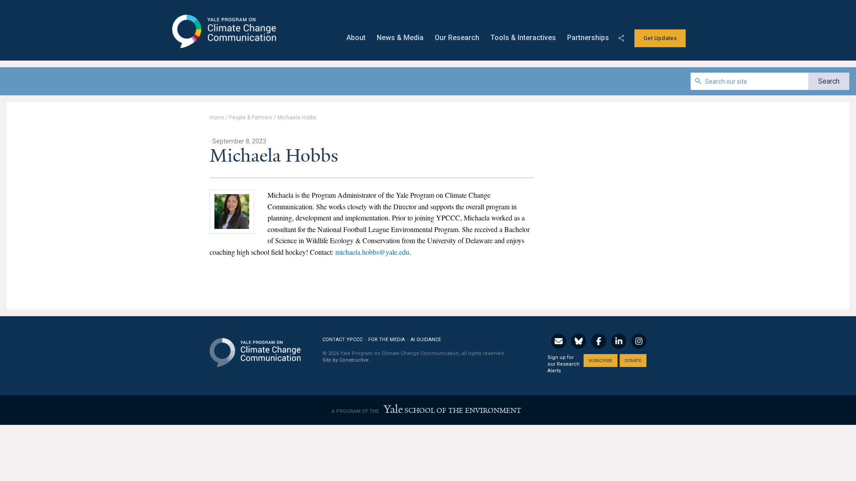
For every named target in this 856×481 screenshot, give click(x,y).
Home (217, 117)
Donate (633, 360)
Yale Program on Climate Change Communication (223, 32)
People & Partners (250, 117)
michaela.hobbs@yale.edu (372, 252)
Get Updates (660, 38)
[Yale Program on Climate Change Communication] (255, 347)
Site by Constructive (345, 360)
